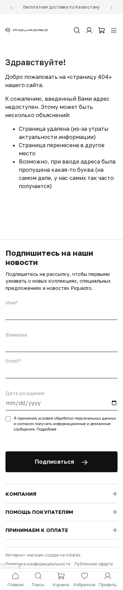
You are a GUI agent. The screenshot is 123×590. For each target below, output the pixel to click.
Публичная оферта (93, 563)
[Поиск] (77, 30)
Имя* (11, 302)
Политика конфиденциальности (37, 563)
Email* (13, 360)
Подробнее (46, 429)
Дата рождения (24, 393)
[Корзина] (101, 30)
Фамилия (16, 335)
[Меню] (114, 30)
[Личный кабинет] (89, 30)
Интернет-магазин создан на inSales (42, 555)
